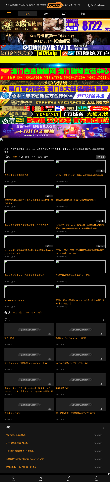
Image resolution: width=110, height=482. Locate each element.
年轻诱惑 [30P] (62, 388)
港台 (21, 312)
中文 (15, 312)
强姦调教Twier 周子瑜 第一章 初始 (21, 467)
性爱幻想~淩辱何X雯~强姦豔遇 (20, 451)
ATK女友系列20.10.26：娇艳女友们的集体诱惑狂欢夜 (79, 175)
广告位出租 (13, 5)
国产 (40, 312)
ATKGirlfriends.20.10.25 (14, 300)
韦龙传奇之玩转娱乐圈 (16, 435)
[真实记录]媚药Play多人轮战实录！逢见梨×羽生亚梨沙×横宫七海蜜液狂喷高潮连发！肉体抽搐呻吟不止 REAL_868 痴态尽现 (80, 228)
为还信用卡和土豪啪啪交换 (16, 175)
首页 (27, 13)
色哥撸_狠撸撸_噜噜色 (43, 5)
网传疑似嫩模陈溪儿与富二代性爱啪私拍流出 (76, 200)
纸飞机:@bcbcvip (98, 5)
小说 (82, 13)
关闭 (108, 474)
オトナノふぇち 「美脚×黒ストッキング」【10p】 (26, 363)
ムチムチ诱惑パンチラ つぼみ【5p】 (72, 363)
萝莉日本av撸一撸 (72, 5)
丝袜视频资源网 (26, 5)
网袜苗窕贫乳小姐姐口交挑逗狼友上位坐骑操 (24, 275)
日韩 (27, 312)
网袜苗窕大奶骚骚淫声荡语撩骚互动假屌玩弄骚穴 (26, 225)
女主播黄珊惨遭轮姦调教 (17, 443)
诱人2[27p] (9, 338)
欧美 (34, 312)
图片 (64, 13)
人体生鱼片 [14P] (12, 413)
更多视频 (100, 157)
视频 (46, 13)
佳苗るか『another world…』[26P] (71, 338)
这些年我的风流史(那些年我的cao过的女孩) (25, 459)
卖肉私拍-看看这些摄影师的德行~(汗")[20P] (75, 413)
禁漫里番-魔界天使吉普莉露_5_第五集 (73, 275)
